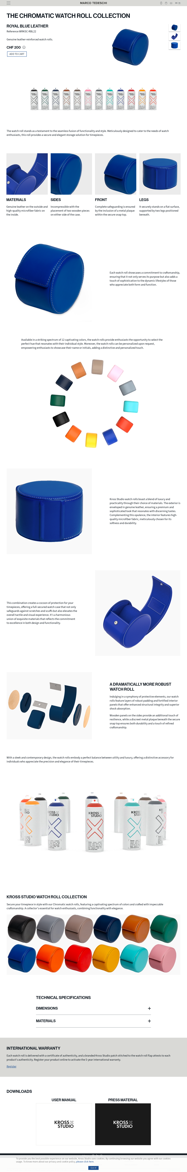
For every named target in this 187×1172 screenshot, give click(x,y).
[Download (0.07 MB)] (64, 1124)
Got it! (93, 1168)
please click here (85, 1161)
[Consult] (123, 1124)
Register (11, 1066)
